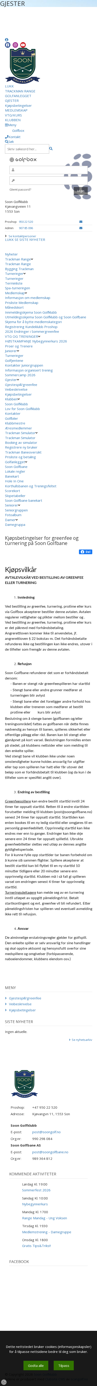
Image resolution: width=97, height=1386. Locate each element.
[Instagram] (15, 45)
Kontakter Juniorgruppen (24, 365)
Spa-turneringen (17, 288)
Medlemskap (15, 293)
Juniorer (11, 351)
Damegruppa (15, 524)
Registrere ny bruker (21, 447)
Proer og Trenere (19, 346)
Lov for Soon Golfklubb (22, 408)
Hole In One (14, 481)
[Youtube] (23, 45)
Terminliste (14, 283)
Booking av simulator (21, 442)
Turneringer (14, 273)
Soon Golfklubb (16, 404)
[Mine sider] (6, 39)
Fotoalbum (13, 515)
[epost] (80, 222)
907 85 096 (26, 228)
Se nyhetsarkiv (82, 1040)
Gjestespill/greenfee (21, 384)
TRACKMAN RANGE (20, 91)
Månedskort (14, 307)
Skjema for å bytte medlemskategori (33, 321)
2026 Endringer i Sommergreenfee (32, 331)
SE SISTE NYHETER (30, 239)
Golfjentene (14, 360)
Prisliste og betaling (21, 457)
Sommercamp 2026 (20, 375)
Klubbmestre (15, 423)
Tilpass (63, 1365)
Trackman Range (18, 259)
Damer (10, 519)
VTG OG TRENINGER (21, 336)
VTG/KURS (13, 115)
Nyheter (11, 254)
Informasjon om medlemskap (27, 297)
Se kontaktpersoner (22, 236)
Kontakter (13, 413)
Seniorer (11, 505)
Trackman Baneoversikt (23, 452)
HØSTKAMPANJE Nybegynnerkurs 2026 (36, 341)
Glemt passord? (20, 189)
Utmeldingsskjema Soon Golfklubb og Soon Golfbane (45, 317)
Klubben (11, 399)
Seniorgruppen (16, 510)
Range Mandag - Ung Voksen (44, 1218)
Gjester (11, 379)
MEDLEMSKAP (16, 110)
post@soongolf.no (46, 1132)
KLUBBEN (13, 120)
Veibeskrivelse (16, 389)
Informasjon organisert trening (29, 370)
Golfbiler (11, 418)
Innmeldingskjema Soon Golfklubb (31, 312)
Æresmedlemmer (18, 428)
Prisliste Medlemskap (21, 302)
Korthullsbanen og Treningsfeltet (30, 486)
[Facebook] (7, 45)
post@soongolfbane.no (50, 1152)
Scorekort (12, 490)
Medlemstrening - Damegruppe (46, 1232)
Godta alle (36, 1365)
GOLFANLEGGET (18, 95)
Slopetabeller (15, 495)
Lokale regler (15, 471)
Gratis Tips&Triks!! (36, 1245)
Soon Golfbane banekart (24, 500)
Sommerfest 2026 (36, 1190)
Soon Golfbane (16, 466)
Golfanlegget (15, 462)
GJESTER (12, 100)
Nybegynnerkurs (35, 1204)
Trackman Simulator (20, 433)
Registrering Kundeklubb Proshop (31, 326)
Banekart (12, 476)
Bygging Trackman (19, 269)
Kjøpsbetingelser (18, 105)
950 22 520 (26, 222)
